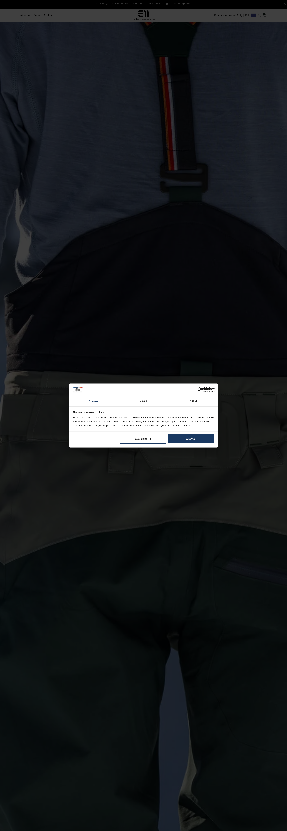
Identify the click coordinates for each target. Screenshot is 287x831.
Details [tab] (144, 400)
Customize (141, 438)
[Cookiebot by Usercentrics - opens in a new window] (200, 389)
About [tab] (193, 400)
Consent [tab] (94, 401)
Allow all (191, 438)
